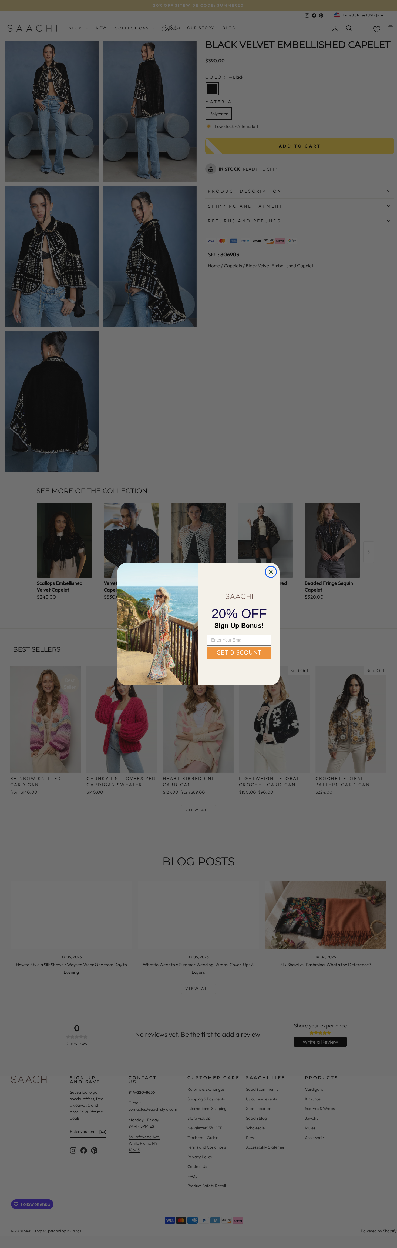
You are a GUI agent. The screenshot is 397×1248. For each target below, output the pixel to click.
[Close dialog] (271, 572)
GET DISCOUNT (239, 653)
